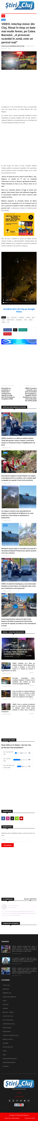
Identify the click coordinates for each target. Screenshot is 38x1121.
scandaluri (21, 317)
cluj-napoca (19, 319)
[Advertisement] (19, 87)
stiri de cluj (13, 317)
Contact (19, 1093)
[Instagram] (13, 1100)
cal (8, 322)
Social (3, 19)
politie (3, 322)
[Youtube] (24, 1100)
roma (25, 319)
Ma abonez (7, 845)
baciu (3, 319)
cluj (8, 317)
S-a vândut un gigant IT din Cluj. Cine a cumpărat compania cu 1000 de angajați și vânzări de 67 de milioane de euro (24, 959)
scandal (28, 317)
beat (33, 317)
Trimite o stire (19, 1096)
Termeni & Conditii (30, 1118)
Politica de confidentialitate (12, 1118)
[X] (17, 1100)
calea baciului (10, 319)
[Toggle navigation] (3, 15)
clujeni (30, 319)
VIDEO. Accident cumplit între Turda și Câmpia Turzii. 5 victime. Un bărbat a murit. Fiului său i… (18, 652)
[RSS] (28, 1100)
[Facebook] (9, 1100)
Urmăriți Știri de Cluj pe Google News (19, 310)
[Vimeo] (20, 1100)
